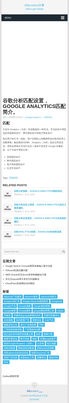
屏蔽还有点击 (10, 324)
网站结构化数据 (26, 348)
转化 (6, 362)
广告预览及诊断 (33, 329)
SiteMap (34, 399)
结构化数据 (9, 348)
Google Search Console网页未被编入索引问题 (28, 266)
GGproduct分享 (38, 395)
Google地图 (25, 306)
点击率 (40, 343)
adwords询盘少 (48, 296)
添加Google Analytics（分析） (19, 343)
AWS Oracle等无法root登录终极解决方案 (25, 274)
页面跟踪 (13, 177)
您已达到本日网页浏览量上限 (18, 334)
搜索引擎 (48, 334)
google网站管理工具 (44, 310)
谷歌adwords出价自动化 (16, 352)
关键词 (7, 315)
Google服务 (25, 310)
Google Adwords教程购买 (35, 301)
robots (60, 310)
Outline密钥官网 (11, 376)
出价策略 (8, 320)
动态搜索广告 (22, 320)
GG (4, 117)
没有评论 (48, 117)
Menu (8, 17)
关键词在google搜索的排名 (27, 315)
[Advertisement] (34, 57)
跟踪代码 (53, 357)
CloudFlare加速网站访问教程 (20, 283)
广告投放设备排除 (13, 329)
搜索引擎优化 (10, 338)
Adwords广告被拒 (13, 296)
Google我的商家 (42, 306)
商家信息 (36, 320)
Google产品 (10, 306)
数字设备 (24, 338)
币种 (41, 324)
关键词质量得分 (52, 315)
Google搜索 (10, 310)
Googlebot (56, 301)
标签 (34, 338)
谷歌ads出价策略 (45, 348)
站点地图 (51, 343)
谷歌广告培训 (10, 357)
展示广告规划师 (28, 324)
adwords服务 (31, 296)
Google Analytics (33, 117)
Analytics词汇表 (12, 301)
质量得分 (41, 357)
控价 (38, 334)
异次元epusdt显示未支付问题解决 (22, 279)
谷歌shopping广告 (40, 352)
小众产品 (48, 320)
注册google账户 (48, 338)
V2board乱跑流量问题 (16, 270)
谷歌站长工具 (27, 357)
